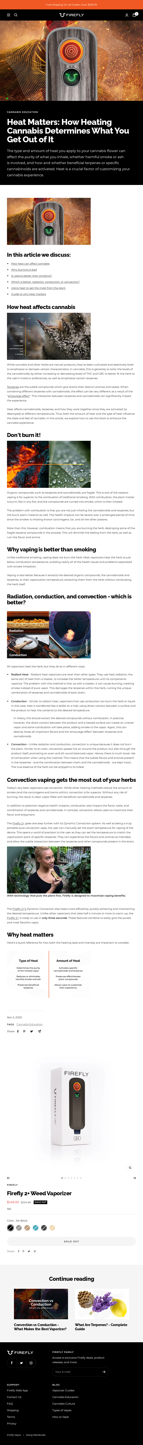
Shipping (13, 1410)
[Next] (134, 1178)
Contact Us (14, 1397)
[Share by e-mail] (34, 1251)
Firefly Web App (17, 1390)
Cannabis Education (22, 112)
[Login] (126, 15)
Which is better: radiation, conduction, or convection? (45, 282)
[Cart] (134, 15)
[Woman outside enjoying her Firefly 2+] (49, 848)
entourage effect (18, 396)
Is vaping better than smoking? (31, 275)
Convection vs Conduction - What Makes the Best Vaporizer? (40, 1327)
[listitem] (18, 1031)
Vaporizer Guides (63, 1390)
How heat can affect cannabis (30, 263)
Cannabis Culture (63, 1403)
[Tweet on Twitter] (28, 1251)
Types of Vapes (61, 1410)
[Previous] (8, 1178)
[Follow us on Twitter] (21, 1363)
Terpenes (13, 387)
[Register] (104, 1372)
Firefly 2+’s (19, 909)
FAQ (10, 1403)
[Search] (15, 15)
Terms (11, 1417)
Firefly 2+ (18, 823)
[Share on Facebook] (18, 1251)
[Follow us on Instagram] (31, 1363)
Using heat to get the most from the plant (38, 288)
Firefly (12, 1184)
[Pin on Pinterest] (23, 1251)
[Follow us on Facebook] (12, 1363)
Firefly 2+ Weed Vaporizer (39, 1193)
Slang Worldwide (36, 1435)
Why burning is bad (24, 269)
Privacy (11, 1423)
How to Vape (60, 1417)
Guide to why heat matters (28, 294)
